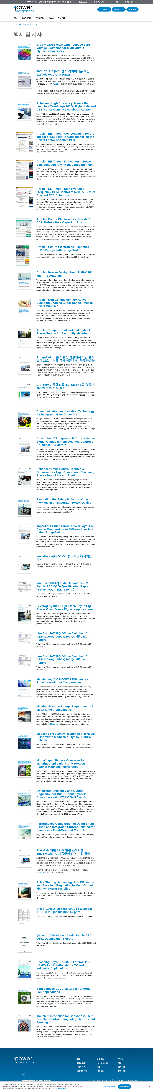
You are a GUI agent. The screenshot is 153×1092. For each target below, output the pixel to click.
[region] (76, 1086)
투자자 (120, 1059)
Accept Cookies (124, 1086)
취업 (119, 1063)
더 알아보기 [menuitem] (83, 2)
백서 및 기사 (32, 25)
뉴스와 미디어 (102, 1063)
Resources (23, 25)
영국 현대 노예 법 (132, 1080)
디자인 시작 (104, 9)
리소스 (51, 18)
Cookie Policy (62, 1088)
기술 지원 (132, 9)
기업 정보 (61, 18)
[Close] (149, 1086)
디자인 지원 (40, 18)
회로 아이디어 (81, 1071)
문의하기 (121, 1071)
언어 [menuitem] (117, 2)
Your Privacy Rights (109, 1086)
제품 (15, 18)
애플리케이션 (27, 18)
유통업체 (100, 1071)
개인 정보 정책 (94, 1080)
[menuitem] (137, 2)
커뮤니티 (121, 1067)
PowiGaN (56, 84)
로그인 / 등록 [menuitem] (129, 2)
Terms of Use (119, 1080)
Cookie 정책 (106, 1080)
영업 (99, 1067)
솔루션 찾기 (118, 9)
